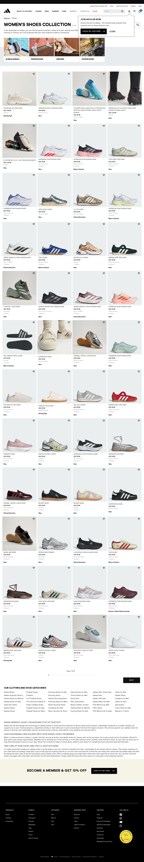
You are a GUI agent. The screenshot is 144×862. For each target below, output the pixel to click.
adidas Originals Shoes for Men (14, 695)
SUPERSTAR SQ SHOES (116, 504)
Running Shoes (54, 695)
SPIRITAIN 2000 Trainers (46, 552)
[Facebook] (121, 814)
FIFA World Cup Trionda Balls (103, 711)
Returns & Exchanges (103, 821)
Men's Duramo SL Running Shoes (58, 711)
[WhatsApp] (121, 825)
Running (31, 821)
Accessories (9, 821)
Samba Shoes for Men (12, 702)
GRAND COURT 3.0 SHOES (116, 650)
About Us (77, 814)
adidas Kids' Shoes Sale (102, 692)
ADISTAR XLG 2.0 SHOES (81, 257)
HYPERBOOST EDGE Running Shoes (120, 601)
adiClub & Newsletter (103, 824)
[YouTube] (121, 822)
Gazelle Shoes (9, 708)
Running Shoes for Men (57, 692)
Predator (29, 695)
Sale (52, 824)
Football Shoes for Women (36, 711)
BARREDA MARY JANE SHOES (117, 257)
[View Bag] (140, 11)
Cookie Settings (64, 856)
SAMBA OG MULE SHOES (45, 406)
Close (112, 31)
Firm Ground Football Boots (36, 702)
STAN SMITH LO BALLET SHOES (83, 650)
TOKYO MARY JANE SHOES (117, 159)
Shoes (14, 18)
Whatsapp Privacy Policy (104, 841)
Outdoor (31, 831)
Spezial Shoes (9, 711)
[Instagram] (121, 818)
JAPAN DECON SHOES (45, 209)
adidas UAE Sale (99, 699)
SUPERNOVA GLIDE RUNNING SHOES (85, 159)
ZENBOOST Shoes (9, 454)
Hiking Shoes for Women (80, 708)
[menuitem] (24, 11)
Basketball (31, 824)
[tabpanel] (72, 379)
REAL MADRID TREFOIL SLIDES (12, 356)
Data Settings (44, 856)
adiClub (76, 828)
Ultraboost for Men (55, 708)
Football (31, 814)
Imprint (101, 856)
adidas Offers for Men (101, 702)
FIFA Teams (97, 708)
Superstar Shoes (10, 705)
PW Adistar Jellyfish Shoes (12, 108)
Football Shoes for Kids (35, 708)
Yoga (30, 828)
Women (7, 18)
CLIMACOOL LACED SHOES (11, 306)
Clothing (8, 818)
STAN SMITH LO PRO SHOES (12, 405)
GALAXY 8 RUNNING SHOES (82, 601)
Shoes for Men (120, 692)
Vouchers (99, 828)
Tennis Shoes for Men (79, 695)
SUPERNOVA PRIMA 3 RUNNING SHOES (50, 108)
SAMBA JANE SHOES (9, 552)
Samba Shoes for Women (14, 699)
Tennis (30, 835)
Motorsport (32, 818)
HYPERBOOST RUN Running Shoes (49, 159)
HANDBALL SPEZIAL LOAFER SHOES (85, 356)
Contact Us (100, 835)
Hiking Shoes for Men (79, 692)
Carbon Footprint (79, 824)
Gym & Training (33, 838)
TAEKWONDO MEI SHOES (116, 454)
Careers (76, 818)
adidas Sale (97, 695)
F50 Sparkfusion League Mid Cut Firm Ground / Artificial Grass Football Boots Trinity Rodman (90, 110)
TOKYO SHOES (42, 257)
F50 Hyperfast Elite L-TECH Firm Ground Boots (19, 160)
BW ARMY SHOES (43, 503)
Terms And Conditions (90, 856)
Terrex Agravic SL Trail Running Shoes (17, 257)
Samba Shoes (9, 692)
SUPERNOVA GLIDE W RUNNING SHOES (86, 454)
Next (131, 680)
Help (98, 814)
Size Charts (100, 831)
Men (52, 814)
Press (76, 821)
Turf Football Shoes (34, 699)
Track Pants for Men (123, 708)
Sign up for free (102, 771)
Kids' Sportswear (77, 702)
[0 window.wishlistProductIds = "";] (134, 11)
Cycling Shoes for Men (79, 711)
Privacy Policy (76, 856)
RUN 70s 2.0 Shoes (79, 405)
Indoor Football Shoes (34, 705)
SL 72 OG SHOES (78, 209)
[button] (24, 11)
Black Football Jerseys (80, 705)
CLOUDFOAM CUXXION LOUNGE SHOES (86, 552)
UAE (55, 856)
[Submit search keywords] (122, 11)
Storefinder (100, 838)
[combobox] (114, 11)
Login (140, 6)
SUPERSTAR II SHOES (44, 357)
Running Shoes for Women (58, 702)
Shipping (99, 818)
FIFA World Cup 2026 (101, 705)
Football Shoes (32, 692)
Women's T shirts (122, 711)
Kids (52, 821)
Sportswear (119, 705)
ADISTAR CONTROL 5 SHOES (47, 454)
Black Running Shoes (56, 705)
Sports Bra (75, 699)
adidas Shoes (120, 695)
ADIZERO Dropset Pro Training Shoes (51, 306)
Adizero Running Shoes (57, 699)
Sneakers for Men (122, 699)
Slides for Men (120, 702)
